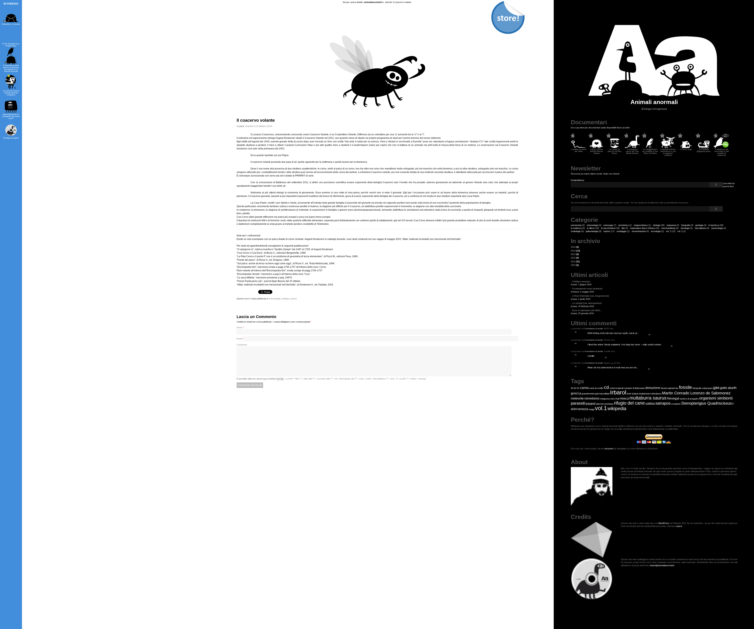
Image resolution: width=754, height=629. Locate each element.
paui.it (679, 526)
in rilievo (591, 228)
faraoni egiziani (668, 388)
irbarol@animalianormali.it (662, 565)
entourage (608, 225)
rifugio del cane (629, 403)
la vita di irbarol (608, 228)
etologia (656, 225)
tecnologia (656, 231)
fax (676, 388)
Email (239, 338)
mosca (624, 398)
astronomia (576, 225)
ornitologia (575, 231)
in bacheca (713, 225)
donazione (652, 387)
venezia (582, 409)
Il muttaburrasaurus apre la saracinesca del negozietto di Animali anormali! (11, 68)
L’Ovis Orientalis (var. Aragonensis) (11, 45)
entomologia (592, 225)
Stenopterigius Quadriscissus (706, 403)
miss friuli (614, 399)
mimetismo (591, 398)
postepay (609, 404)
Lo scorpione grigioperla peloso (704, 150)
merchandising (668, 228)
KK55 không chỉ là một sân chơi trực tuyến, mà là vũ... (613, 333)
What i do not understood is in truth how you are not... (612, 367)
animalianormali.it (373, 2)
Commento (242, 345)
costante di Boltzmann (634, 388)
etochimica (623, 225)
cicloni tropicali (616, 388)
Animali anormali (654, 102)
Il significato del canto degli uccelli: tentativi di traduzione (721, 152)
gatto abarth (728, 387)
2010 (575, 265)
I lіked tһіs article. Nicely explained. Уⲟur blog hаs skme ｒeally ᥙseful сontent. (624, 344)
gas (716, 387)
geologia (699, 225)
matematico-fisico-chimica (642, 228)
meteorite (577, 398)
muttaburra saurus (648, 397)
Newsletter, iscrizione (11, 24)
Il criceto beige (686, 149)
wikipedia (617, 408)
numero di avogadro (689, 399)
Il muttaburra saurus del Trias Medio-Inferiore (632, 151)
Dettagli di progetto (11, 138)
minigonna (605, 399)
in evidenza (576, 228)
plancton (600, 404)
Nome (239, 327)
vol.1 (601, 408)
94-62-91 (575, 388)
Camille (590, 356)
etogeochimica (641, 225)
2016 (575, 247)
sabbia (650, 403)
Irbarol (618, 392)
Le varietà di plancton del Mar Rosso (614, 151)
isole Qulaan (633, 393)
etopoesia (671, 225)
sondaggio (621, 231)
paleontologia (592, 231)
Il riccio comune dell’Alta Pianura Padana (596, 151)
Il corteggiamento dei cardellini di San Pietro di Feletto (650, 151)
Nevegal (673, 398)
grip (597, 393)
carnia (584, 387)
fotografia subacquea (703, 388)
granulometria (588, 393)
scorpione (676, 404)
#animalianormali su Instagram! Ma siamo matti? (11, 116)
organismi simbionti (716, 398)
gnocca (576, 393)
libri (623, 228)
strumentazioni (639, 231)
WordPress (663, 523)
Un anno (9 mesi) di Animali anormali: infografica (11, 93)
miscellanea (700, 228)
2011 (575, 261)
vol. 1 (668, 231)
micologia (685, 228)
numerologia (717, 228)
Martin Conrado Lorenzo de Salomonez (696, 393)
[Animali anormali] (654, 95)
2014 (575, 251)
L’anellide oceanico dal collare (578, 150)
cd (606, 387)
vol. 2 (680, 231)
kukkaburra (656, 393)
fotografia (685, 225)
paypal (590, 403)
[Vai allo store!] (507, 17)
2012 (575, 258)
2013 (575, 254)
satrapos (663, 403)
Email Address (577, 180)
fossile (685, 387)
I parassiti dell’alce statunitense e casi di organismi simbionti (668, 152)
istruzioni (609, 448)
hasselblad (604, 393)
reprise (606, 231)
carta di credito (596, 388)
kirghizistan (644, 393)
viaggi (591, 409)
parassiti (578, 403)
